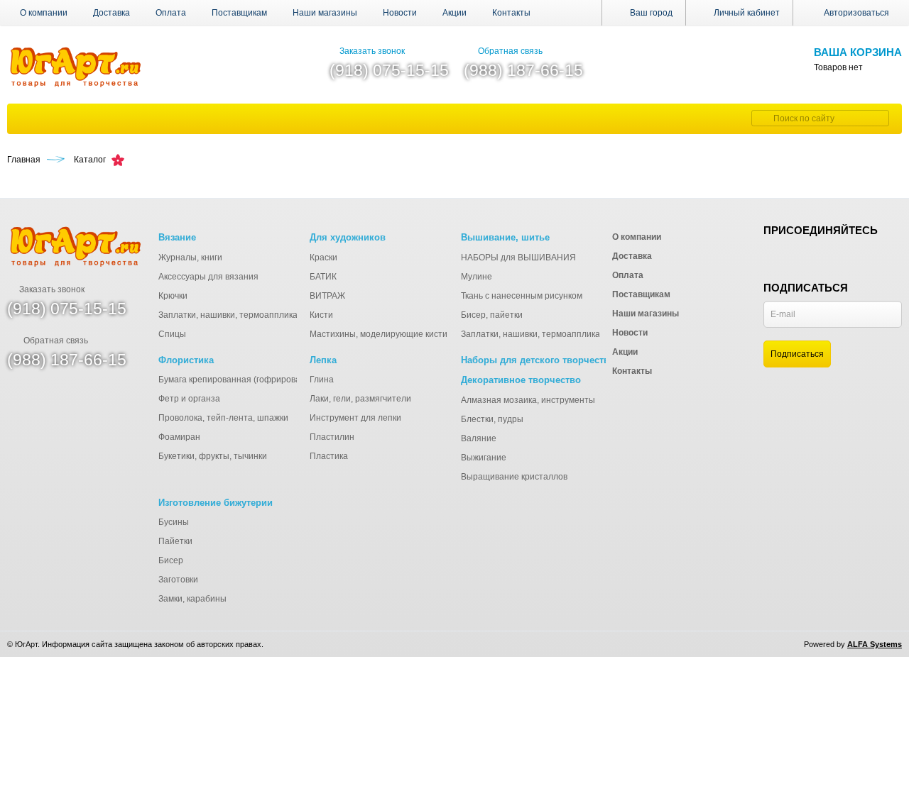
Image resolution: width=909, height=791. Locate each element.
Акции (454, 13)
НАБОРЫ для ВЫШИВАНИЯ (518, 257)
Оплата (171, 13)
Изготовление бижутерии (215, 502)
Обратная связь (510, 51)
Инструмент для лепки (355, 418)
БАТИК (323, 277)
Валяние (478, 438)
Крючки (172, 296)
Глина (322, 380)
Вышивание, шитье (505, 237)
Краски (323, 257)
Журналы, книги (190, 257)
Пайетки (175, 541)
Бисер (170, 560)
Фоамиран (179, 437)
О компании (43, 13)
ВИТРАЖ (327, 296)
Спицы (172, 334)
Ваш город (650, 13)
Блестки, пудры (492, 419)
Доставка (111, 13)
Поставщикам (239, 13)
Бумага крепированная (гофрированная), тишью (256, 380)
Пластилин (332, 437)
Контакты (511, 13)
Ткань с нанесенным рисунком (521, 296)
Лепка (323, 360)
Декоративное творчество (521, 380)
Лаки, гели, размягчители (360, 399)
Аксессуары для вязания (208, 277)
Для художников (348, 237)
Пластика (329, 456)
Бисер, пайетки (492, 315)
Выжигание (483, 458)
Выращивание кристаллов (514, 477)
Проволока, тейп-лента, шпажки (223, 418)
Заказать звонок (372, 51)
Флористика (186, 360)
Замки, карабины (192, 599)
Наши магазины (325, 13)
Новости (400, 13)
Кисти (321, 315)
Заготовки (178, 580)
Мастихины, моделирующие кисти (378, 334)
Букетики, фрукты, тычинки (212, 456)
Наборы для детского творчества (537, 360)
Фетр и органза (189, 399)
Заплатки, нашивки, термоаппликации (235, 315)
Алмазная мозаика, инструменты (528, 400)
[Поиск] (760, 118)
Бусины (173, 522)
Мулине (476, 277)
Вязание (177, 237)
